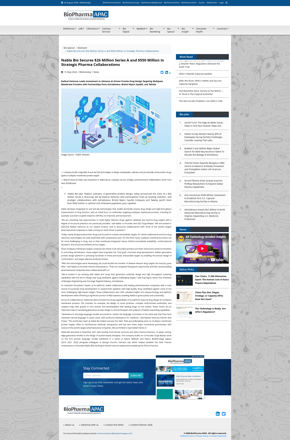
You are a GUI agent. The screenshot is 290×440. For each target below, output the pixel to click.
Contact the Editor (114, 424)
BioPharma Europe (130, 2)
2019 (64, 342)
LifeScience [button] (92, 28)
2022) (75, 342)
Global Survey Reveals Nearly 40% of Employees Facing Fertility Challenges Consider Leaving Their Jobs (203, 137)
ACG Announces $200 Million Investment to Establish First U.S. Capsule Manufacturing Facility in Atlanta (205, 198)
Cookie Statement (218, 436)
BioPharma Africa (171, 2)
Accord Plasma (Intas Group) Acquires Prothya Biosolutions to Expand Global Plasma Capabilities (203, 183)
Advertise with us (90, 424)
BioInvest (82, 47)
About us (69, 424)
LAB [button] (80, 28)
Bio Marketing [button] (155, 30)
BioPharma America (112, 2)
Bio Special (69, 47)
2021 (70, 342)
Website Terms (187, 436)
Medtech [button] (141, 28)
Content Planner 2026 (141, 424)
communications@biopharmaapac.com (114, 433)
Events (202, 2)
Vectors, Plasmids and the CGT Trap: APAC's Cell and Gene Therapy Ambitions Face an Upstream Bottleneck (201, 99)
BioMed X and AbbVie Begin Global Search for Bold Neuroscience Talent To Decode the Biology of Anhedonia (204, 151)
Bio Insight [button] (185, 30)
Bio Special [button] (170, 30)
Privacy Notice (202, 436)
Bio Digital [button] (126, 30)
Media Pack (212, 2)
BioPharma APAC (189, 2)
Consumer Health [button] (201, 30)
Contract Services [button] (106, 30)
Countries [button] (222, 28)
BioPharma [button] (68, 28)
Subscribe (135, 375)
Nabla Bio (73, 193)
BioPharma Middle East (151, 2)
